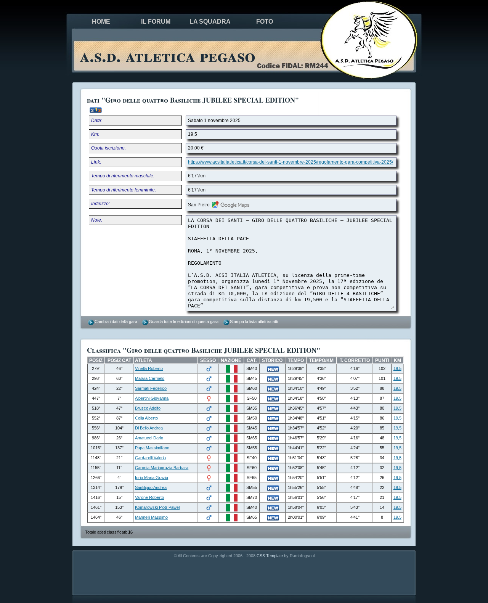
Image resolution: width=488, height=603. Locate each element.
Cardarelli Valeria (150, 457)
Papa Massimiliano (152, 447)
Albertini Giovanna (152, 398)
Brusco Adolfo (148, 408)
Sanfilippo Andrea (151, 487)
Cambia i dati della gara (116, 321)
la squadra (210, 21)
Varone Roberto (149, 497)
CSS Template (270, 555)
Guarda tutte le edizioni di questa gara (183, 321)
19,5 (397, 368)
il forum (155, 21)
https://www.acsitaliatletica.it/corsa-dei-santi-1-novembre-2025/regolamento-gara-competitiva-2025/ (290, 162)
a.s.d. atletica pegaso (167, 55)
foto (264, 21)
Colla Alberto (146, 418)
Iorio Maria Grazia (151, 477)
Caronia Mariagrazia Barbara (161, 467)
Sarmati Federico (151, 388)
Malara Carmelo (149, 378)
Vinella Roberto (149, 368)
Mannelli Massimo (151, 517)
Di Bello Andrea (149, 428)
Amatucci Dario (149, 438)
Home (101, 21)
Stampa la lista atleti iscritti (254, 321)
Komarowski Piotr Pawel (157, 507)
